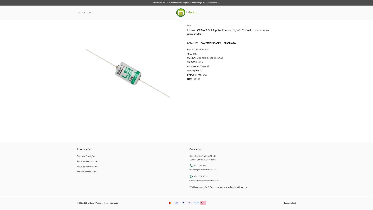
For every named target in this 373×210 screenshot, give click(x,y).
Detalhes (192, 43)
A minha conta (85, 12)
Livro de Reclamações (87, 171)
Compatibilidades (211, 43)
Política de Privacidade (87, 161)
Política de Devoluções (87, 166)
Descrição (230, 43)
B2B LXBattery (89, 203)
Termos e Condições (86, 156)
